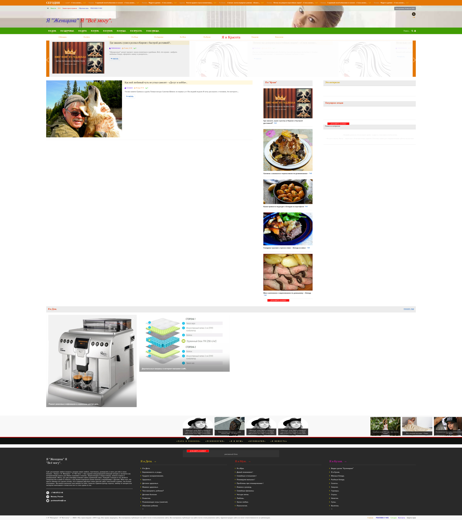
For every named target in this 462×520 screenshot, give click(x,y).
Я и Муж (135, 37)
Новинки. (103, 3)
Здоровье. (187, 3)
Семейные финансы (245, 490)
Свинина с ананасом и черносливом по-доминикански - (285, 173)
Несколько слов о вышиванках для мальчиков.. (134, 42)
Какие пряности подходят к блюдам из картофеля (283, 206)
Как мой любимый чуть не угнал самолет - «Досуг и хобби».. (156, 82)
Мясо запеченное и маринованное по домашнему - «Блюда (287, 293)
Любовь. (240, 498)
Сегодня (393, 518)
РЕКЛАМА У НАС (96, 8)
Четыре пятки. (243, 494)
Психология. (242, 505)
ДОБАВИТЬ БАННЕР (278, 300)
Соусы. (334, 494)
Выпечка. (335, 505)
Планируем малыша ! (246, 479)
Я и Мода (86, 37)
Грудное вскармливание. (153, 475)
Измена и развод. (244, 487)
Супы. (333, 502)
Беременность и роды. (152, 472)
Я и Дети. (146, 468)
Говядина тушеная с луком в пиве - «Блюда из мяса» (284, 248)
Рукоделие (206, 37)
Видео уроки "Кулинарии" (342, 468)
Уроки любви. (243, 502)
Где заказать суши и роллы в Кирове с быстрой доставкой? (283, 121)
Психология (231, 37)
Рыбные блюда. (338, 479)
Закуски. (334, 487)
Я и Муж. (240, 468)
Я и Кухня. (335, 472)
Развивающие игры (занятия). (155, 502)
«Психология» (215, 441)
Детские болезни (149, 494)
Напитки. (335, 498)
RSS (59, 8)
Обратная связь (83, 8)
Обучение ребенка (150, 505)
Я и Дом (62, 37)
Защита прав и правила (69, 8)
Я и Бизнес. (230, 3)
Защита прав (411, 518)
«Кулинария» (257, 441)
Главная (370, 518)
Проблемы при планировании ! (250, 483)
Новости (53, 8)
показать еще (409, 309)
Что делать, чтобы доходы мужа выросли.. (275, 42)
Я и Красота (183, 37)
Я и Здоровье (110, 37)
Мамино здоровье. (150, 487)
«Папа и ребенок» (188, 441)
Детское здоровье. (150, 483)
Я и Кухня (158, 37)
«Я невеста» (279, 441)
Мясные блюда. (337, 475)
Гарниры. (335, 490)
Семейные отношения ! (247, 475)
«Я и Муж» (237, 441)
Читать (115, 57)
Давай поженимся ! (245, 472)
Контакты (401, 518)
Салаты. (334, 483)
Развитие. (146, 498)
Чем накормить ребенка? (153, 490)
